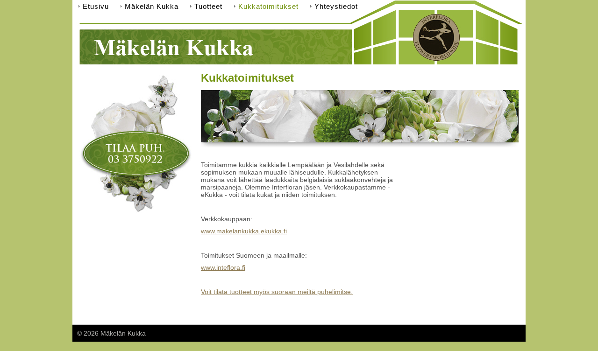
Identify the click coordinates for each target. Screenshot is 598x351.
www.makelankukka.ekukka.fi (244, 231)
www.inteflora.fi (223, 267)
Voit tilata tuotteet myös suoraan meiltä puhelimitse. (277, 291)
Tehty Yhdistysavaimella (485, 333)
